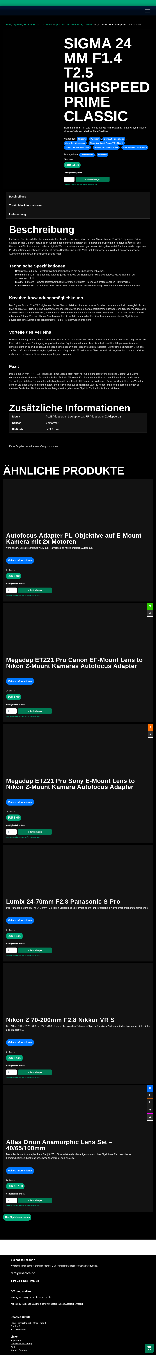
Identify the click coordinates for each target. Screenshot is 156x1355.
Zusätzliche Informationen (25, 205)
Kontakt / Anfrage (19, 1350)
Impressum (16, 1340)
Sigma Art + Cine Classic (114, 139)
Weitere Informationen (20, 560)
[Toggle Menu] (147, 10)
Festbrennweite (87, 155)
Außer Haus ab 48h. (90, 185)
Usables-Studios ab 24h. (73, 185)
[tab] (78, 196)
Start (8, 24)
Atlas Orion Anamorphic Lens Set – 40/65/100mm (59, 1145)
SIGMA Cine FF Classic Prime (77, 147)
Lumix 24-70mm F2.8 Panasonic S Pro (63, 901)
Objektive (17, 24)
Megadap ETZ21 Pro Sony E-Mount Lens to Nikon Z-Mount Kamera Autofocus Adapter (70, 783)
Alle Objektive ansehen (17, 1217)
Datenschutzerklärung (21, 1343)
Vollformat (102, 155)
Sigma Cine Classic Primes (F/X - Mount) (73, 24)
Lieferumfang (17, 214)
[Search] (150, 3)
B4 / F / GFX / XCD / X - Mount (38, 24)
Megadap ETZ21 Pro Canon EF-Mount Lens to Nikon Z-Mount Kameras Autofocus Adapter (74, 663)
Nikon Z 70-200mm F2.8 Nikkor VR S (61, 1020)
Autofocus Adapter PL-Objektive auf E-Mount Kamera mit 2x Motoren (74, 538)
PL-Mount (94, 139)
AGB (13, 1347)
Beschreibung (17, 196)
